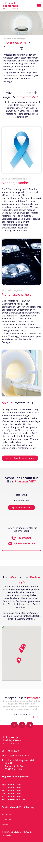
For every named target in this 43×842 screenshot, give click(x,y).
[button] (21, 650)
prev (33, 717)
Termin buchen (23, 507)
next (37, 717)
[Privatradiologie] (10, 5)
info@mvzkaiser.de (24, 543)
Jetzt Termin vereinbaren (21, 458)
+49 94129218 (24, 537)
